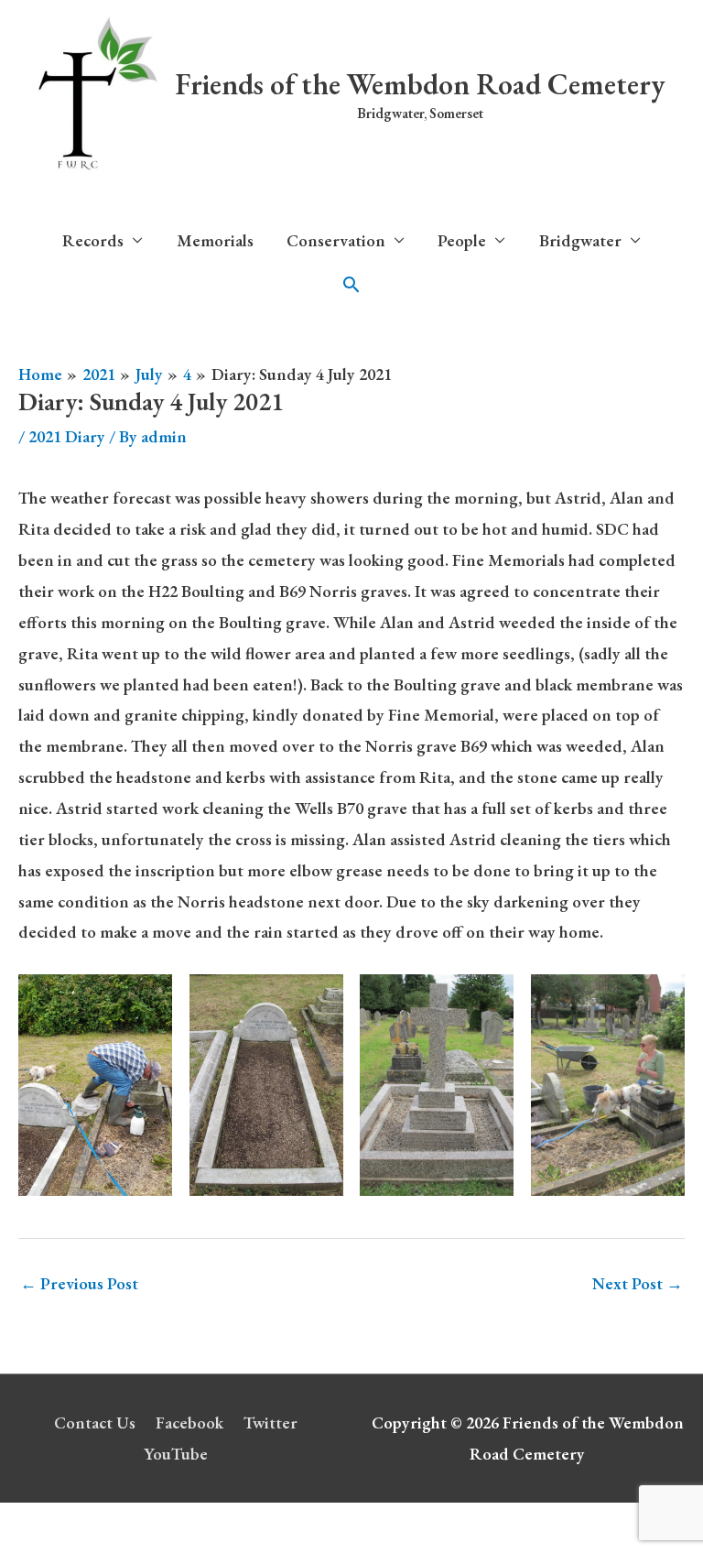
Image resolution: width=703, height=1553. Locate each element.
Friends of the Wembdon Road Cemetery (420, 84)
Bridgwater (580, 240)
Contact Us (94, 1422)
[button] (351, 285)
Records (93, 240)
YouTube (176, 1453)
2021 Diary (66, 436)
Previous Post (79, 1283)
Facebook (189, 1422)
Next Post (637, 1283)
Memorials (215, 240)
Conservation (336, 240)
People (462, 240)
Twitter (270, 1422)
